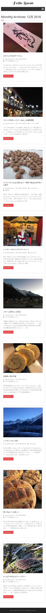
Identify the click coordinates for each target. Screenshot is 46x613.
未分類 (7, 190)
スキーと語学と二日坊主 (12, 312)
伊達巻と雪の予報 (9, 376)
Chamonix (33, 444)
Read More (7, 76)
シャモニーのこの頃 (10, 441)
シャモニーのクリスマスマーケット (16, 249)
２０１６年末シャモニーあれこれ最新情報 (18, 120)
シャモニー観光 (34, 123)
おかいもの (33, 252)
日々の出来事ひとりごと (12, 61)
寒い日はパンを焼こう (11, 512)
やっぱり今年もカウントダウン (14, 576)
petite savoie (10, 59)
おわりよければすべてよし (13, 56)
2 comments (33, 188)
